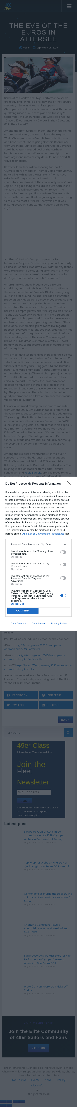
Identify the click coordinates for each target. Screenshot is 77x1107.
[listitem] (38, 544)
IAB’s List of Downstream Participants (43, 533)
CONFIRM (23, 610)
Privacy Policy (59, 623)
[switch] (63, 552)
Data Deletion (18, 623)
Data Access (38, 623)
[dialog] (38, 553)
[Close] (70, 484)
